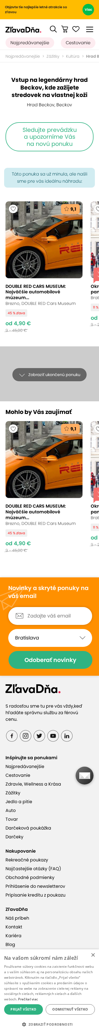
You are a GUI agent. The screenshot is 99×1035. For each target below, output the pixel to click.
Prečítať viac (28, 999)
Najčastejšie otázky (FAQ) (33, 869)
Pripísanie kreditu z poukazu (35, 895)
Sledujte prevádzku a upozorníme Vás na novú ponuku (50, 137)
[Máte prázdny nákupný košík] (64, 29)
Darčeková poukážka (28, 828)
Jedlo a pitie (19, 801)
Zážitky (52, 56)
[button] (53, 29)
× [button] (93, 955)
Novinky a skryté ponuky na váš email (48, 592)
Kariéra (13, 936)
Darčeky (14, 837)
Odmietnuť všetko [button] (70, 1009)
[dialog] (49, 992)
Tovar (12, 819)
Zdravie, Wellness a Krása (33, 784)
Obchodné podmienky (30, 877)
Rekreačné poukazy (27, 860)
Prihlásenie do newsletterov (35, 886)
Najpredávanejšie (29, 43)
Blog (10, 944)
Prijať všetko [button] (23, 1009)
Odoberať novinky (50, 660)
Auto (11, 810)
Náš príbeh (17, 918)
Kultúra (72, 56)
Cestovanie (78, 43)
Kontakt (14, 927)
